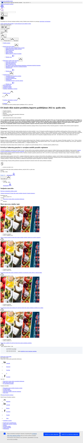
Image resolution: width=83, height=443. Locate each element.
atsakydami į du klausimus (45, 21)
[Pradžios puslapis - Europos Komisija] (7, 4)
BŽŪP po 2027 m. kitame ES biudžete (13, 53)
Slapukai (5, 425)
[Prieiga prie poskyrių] (16, 45)
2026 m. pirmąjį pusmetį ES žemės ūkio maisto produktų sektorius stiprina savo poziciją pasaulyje (20, 237)
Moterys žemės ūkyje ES (11, 64)
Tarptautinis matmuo (7, 86)
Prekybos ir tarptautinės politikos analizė (9, 191)
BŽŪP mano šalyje (7, 85)
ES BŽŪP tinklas (6, 389)
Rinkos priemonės (9, 52)
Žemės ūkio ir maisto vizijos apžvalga (10, 60)
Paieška (2, 12)
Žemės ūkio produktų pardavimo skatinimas (12, 391)
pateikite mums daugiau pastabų (29, 351)
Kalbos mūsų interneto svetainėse (10, 424)
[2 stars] (8, 351)
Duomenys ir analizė (7, 87)
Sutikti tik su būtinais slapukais (70, 434)
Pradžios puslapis (6, 43)
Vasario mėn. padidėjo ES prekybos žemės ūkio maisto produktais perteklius (16, 342)
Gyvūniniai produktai (10, 77)
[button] (3, 175)
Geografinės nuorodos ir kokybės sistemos (14, 80)
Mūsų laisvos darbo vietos (8, 382)
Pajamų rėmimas (9, 51)
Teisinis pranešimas (7, 427)
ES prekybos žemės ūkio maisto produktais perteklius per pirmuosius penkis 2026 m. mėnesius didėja (21, 272)
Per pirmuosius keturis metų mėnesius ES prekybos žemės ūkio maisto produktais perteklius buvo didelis (22, 307)
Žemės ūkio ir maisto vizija (11, 61)
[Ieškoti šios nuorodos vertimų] (25, 151)
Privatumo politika (7, 426)
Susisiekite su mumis (7, 420)
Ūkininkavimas (6, 74)
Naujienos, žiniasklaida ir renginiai (10, 88)
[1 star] (7, 351)
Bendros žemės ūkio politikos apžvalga (14, 49)
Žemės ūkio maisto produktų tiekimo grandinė (15, 47)
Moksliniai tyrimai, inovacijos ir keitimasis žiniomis (16, 66)
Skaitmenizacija (9, 67)
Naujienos (5, 103)
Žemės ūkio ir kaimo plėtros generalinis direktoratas (13, 199)
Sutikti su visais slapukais (51, 434)
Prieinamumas (6, 428)
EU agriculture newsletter (8, 383)
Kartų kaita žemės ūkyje (11, 63)
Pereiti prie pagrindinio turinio (7, 1)
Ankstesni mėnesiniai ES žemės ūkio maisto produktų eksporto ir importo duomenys (18, 193)
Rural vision (5, 392)
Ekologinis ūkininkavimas (11, 78)
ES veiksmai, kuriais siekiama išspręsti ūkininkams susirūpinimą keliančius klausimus (23, 65)
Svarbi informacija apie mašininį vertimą (22, 23)
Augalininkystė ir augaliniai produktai (13, 76)
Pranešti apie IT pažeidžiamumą (9, 422)
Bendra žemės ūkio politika (8, 46)
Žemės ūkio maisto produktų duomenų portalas (12, 388)
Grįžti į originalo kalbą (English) (7, 23)
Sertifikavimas (9, 79)
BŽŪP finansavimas (10, 50)
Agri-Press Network (7, 390)
